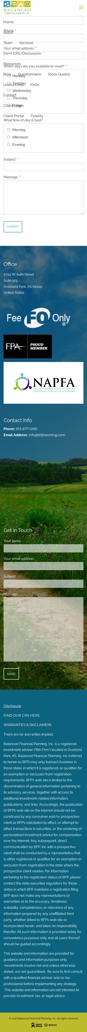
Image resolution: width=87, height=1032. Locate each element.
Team (7, 43)
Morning (18, 130)
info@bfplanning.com (47, 435)
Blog (7, 74)
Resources (12, 64)
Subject (26, 159)
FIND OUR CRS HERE (22, 715)
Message (27, 177)
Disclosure (12, 706)
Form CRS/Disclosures (22, 53)
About (8, 32)
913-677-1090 (26, 429)
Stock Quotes (59, 74)
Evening (18, 145)
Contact (9, 95)
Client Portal (13, 116)
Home (8, 22)
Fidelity (37, 116)
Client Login (13, 105)
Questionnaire (29, 74)
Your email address (35, 559)
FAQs (34, 85)
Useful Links (13, 85)
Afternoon (20, 137)
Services (26, 43)
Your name (28, 541)
